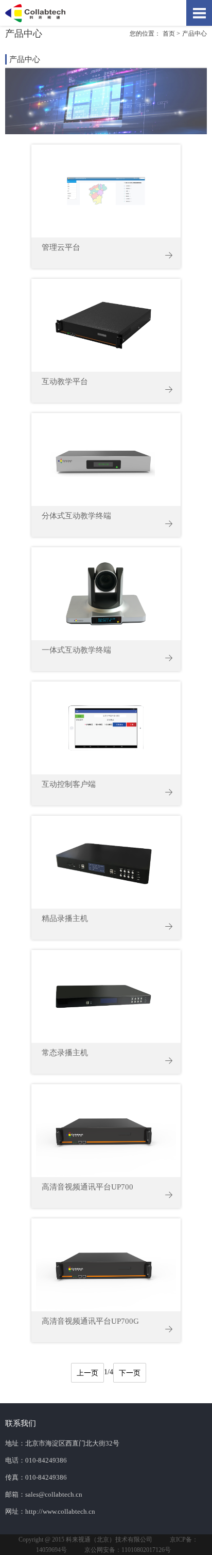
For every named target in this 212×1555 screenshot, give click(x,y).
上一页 (87, 1373)
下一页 (129, 1373)
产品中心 (194, 33)
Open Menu (199, 13)
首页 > (171, 33)
